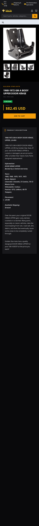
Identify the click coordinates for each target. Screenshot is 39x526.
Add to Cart (19, 116)
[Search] (34, 16)
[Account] (32, 11)
